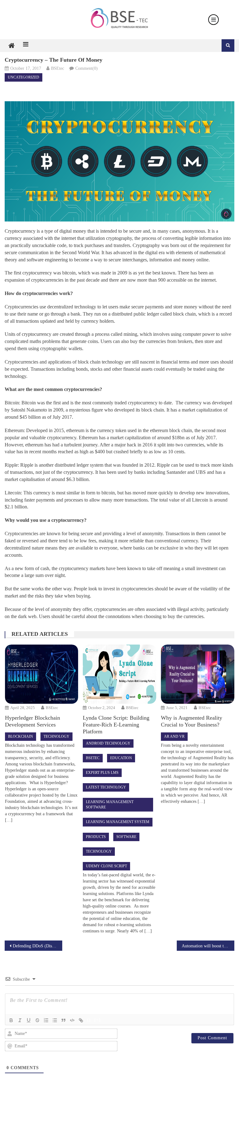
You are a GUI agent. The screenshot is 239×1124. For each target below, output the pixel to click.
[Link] (81, 1020)
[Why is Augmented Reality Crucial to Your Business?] (197, 674)
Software (126, 837)
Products (96, 837)
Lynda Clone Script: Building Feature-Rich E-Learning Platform (116, 725)
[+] (97, 1019)
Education (121, 758)
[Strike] (37, 1020)
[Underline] (28, 1020)
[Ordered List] (46, 1020)
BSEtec (57, 68)
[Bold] (11, 1020)
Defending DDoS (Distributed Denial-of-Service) (37, 946)
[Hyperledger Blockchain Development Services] (41, 674)
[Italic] (20, 1020)
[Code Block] (72, 1020)
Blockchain (20, 736)
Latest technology (106, 787)
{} (89, 1019)
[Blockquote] (63, 1020)
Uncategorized (23, 77)
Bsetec (93, 758)
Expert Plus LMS (102, 772)
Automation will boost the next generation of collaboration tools (208, 946)
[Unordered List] (54, 1020)
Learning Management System (117, 822)
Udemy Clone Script (106, 866)
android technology (108, 743)
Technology (56, 736)
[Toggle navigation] (213, 19)
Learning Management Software (110, 804)
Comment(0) (86, 68)
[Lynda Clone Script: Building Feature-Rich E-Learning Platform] (119, 674)
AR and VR (174, 736)
